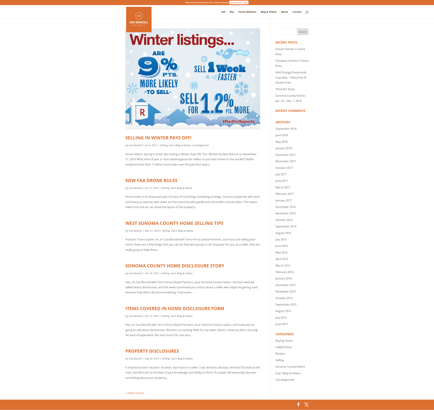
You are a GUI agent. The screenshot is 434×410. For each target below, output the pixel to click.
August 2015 (283, 311)
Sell (223, 12)
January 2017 (283, 200)
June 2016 (281, 246)
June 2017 (281, 181)
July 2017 (281, 174)
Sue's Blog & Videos (180, 145)
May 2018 (281, 142)
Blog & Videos (269, 12)
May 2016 (281, 252)
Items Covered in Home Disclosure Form (174, 308)
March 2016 (282, 265)
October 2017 (284, 168)
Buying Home (284, 341)
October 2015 (284, 298)
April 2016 (281, 259)
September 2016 (286, 226)
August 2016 (283, 233)
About (284, 12)
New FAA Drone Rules (151, 180)
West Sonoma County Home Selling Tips (174, 223)
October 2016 (284, 220)
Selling (163, 145)
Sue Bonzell (135, 145)
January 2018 (283, 148)
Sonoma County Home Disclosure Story (174, 266)
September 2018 (286, 129)
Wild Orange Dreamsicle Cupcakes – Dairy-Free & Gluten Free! (290, 78)
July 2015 (281, 317)
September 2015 (286, 304)
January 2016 (283, 278)
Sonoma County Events (290, 366)
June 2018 (281, 135)
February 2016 (284, 272)
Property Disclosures (152, 351)
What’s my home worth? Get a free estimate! (216, 3)
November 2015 (285, 291)
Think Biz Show (284, 89)
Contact (297, 12)
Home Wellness (247, 12)
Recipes (280, 353)
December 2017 (285, 155)
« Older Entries (134, 393)
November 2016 (285, 213)
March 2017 (282, 187)
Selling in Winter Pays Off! (158, 138)
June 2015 (281, 324)
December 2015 (285, 285)
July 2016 (281, 239)
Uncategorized (200, 145)
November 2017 (285, 161)
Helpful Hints (283, 347)
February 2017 (284, 194)
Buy (232, 12)
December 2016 (285, 207)
